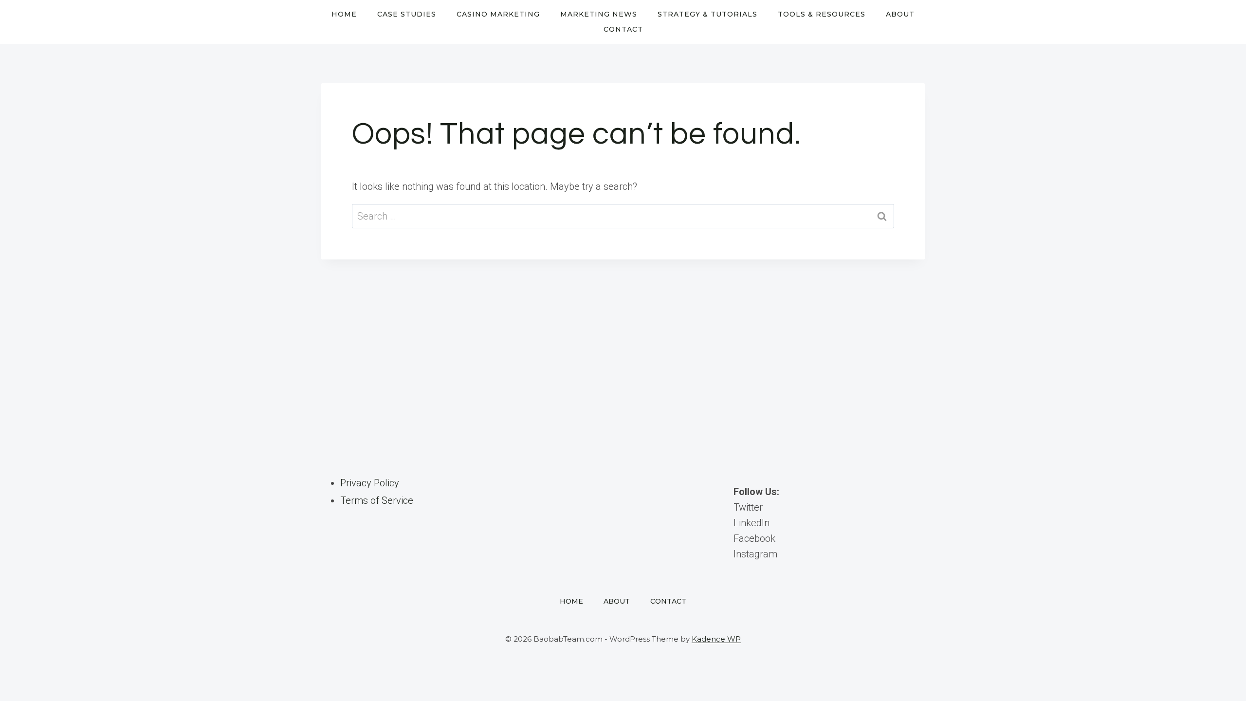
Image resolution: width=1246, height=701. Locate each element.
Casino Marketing (498, 14)
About (900, 14)
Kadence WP (716, 639)
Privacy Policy (369, 483)
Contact (623, 29)
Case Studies (406, 14)
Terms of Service (376, 500)
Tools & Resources (821, 14)
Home (344, 14)
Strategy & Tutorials (707, 14)
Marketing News (598, 14)
